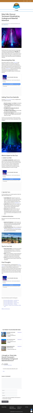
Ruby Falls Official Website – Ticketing (10, 303)
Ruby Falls (15, 62)
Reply (4, 371)
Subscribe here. (6, 24)
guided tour (8, 68)
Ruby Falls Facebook (13, 243)
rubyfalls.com (17, 202)
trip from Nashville (8, 99)
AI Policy (26, 406)
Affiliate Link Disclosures (6, 308)
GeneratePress (21, 411)
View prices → (20, 332)
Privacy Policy (4, 406)
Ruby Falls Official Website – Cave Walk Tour (11, 300)
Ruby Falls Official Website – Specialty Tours (11, 302)
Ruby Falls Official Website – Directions (10, 301)
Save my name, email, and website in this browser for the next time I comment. (11, 398)
